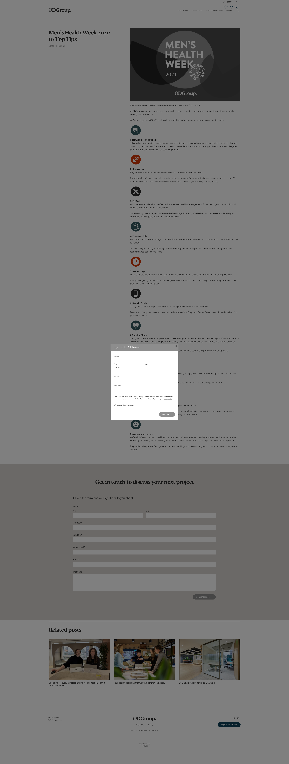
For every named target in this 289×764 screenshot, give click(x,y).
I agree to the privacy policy (125, 405)
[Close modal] (176, 346)
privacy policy (168, 399)
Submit (165, 414)
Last (146, 364)
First (115, 364)
